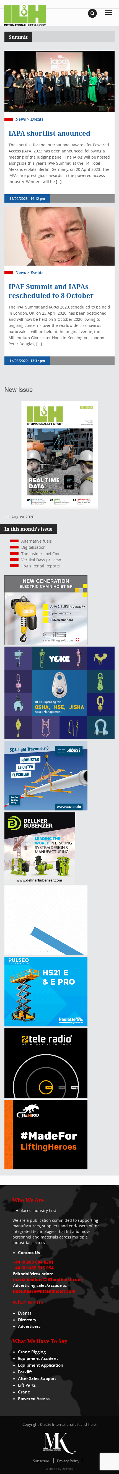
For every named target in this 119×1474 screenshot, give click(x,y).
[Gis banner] (45, 643)
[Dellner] (39, 882)
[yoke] (59, 737)
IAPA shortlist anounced (49, 133)
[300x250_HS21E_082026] (45, 1025)
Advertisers (29, 1326)
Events (36, 119)
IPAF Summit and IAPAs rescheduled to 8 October (51, 291)
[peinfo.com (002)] (45, 953)
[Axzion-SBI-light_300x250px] (45, 809)
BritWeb (68, 1468)
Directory (27, 1320)
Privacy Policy (68, 1460)
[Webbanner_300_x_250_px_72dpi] (45, 1096)
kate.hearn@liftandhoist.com (44, 1291)
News (20, 119)
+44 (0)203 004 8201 (33, 1262)
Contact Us (29, 1253)
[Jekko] (45, 1168)
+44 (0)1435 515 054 (33, 1268)
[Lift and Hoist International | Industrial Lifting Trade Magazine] (25, 15)
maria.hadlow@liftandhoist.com (47, 1279)
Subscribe (41, 1460)
